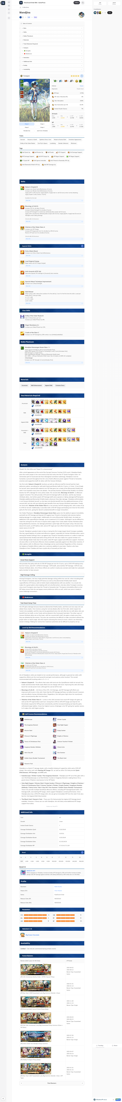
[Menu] (9, 18)
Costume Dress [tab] (60, 385)
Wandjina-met (31, 870)
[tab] (99, 1045)
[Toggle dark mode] (113, 1099)
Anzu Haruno (58, 891)
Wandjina (40, 873)
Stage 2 (42, 124)
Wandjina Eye (26, 130)
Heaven (81, 86)
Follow (77, 2)
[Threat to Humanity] (44, 351)
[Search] (83, 2)
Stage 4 (42, 127)
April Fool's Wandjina (42, 130)
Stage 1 (27, 124)
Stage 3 (27, 127)
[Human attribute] (46, 212)
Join (110, 12)
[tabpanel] (107, 1075)
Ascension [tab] (25, 385)
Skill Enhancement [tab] (36, 385)
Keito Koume (58, 886)
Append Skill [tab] (48, 385)
